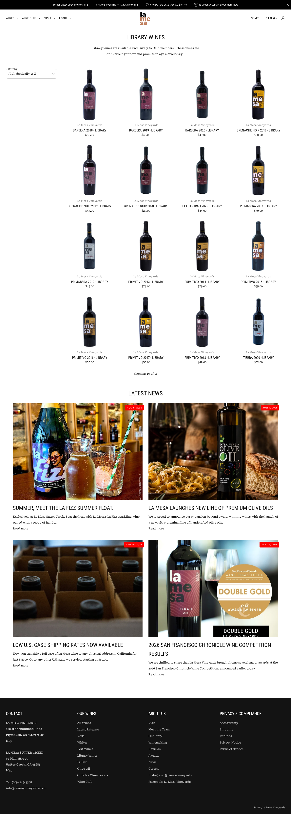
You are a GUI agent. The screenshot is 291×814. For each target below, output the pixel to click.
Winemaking (157, 742)
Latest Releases (88, 729)
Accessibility (229, 723)
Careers (153, 768)
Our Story (155, 736)
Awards (153, 755)
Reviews (154, 749)
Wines (10, 18)
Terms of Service (231, 749)
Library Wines (87, 755)
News (152, 762)
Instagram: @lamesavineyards (170, 775)
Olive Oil (83, 768)
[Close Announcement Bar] (288, 5)
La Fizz (82, 762)
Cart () (271, 18)
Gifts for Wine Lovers (92, 775)
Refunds (226, 736)
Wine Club (29, 18)
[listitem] (70, 5)
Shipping (226, 729)
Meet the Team (159, 729)
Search (256, 18)
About (63, 18)
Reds (80, 736)
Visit (47, 18)
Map (9, 741)
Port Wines (85, 749)
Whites (82, 742)
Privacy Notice (230, 742)
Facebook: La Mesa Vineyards (169, 782)
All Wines (84, 723)
